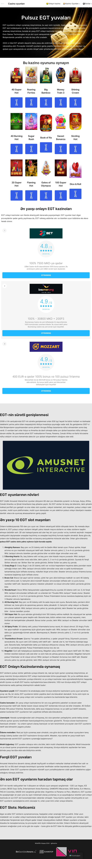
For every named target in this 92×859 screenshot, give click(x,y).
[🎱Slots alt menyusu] (91, 3)
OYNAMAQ (16, 102)
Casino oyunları (16, 3)
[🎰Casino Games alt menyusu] (79, 3)
